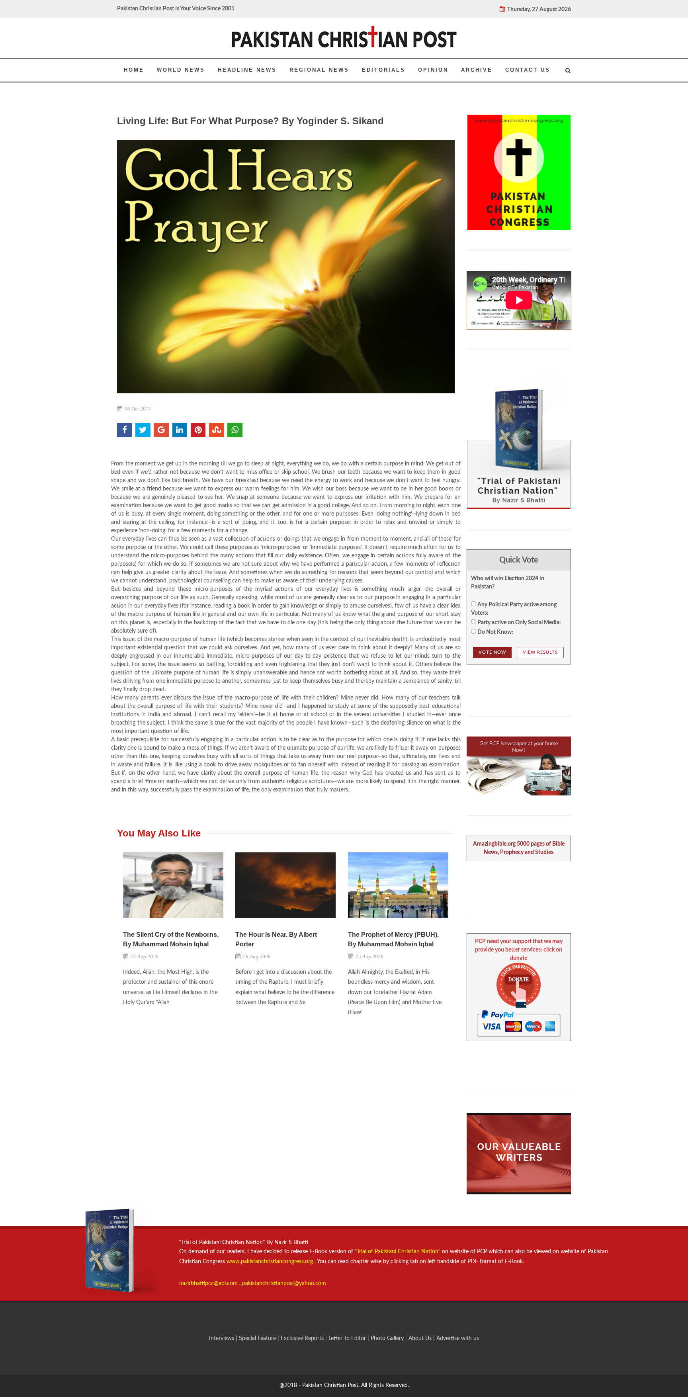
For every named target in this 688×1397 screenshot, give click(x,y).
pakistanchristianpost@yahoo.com (284, 1283)
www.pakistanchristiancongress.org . (270, 1261)
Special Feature (258, 1338)
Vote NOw (492, 652)
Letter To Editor (347, 1338)
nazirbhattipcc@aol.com (209, 1283)
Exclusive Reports (303, 1338)
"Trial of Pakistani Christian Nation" (398, 1251)
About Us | (422, 1338)
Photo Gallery (387, 1338)
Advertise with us (457, 1338)
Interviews (222, 1338)
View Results (540, 652)
